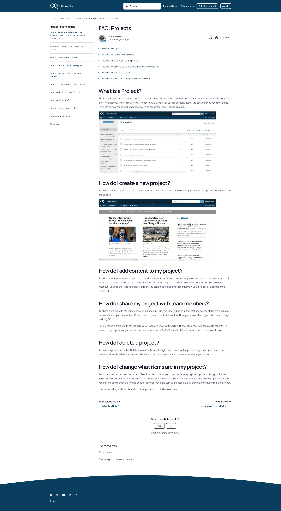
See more (54, 124)
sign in (110, 459)
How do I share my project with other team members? (130, 66)
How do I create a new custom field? (67, 84)
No (171, 425)
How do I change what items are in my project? (126, 78)
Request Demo (170, 6)
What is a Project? (112, 48)
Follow (226, 37)
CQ (51, 18)
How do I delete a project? (116, 72)
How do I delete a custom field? (65, 57)
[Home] (54, 6)
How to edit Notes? (59, 100)
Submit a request (207, 6)
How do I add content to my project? (121, 60)
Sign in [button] (225, 6)
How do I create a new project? (118, 54)
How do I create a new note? (64, 108)
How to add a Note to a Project (65, 92)
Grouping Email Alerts (60, 116)
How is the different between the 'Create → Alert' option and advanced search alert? (68, 35)
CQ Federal (63, 18)
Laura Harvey (115, 36)
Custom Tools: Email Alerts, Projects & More (96, 18)
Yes (159, 425)
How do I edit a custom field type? (66, 65)
